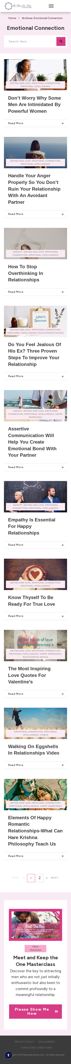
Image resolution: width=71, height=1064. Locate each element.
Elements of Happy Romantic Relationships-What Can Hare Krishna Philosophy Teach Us (35, 831)
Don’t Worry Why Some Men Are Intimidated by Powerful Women (34, 104)
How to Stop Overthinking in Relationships (25, 273)
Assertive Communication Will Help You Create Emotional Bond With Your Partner (32, 442)
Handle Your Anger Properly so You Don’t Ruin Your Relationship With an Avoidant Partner (34, 189)
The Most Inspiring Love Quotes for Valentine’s (29, 675)
